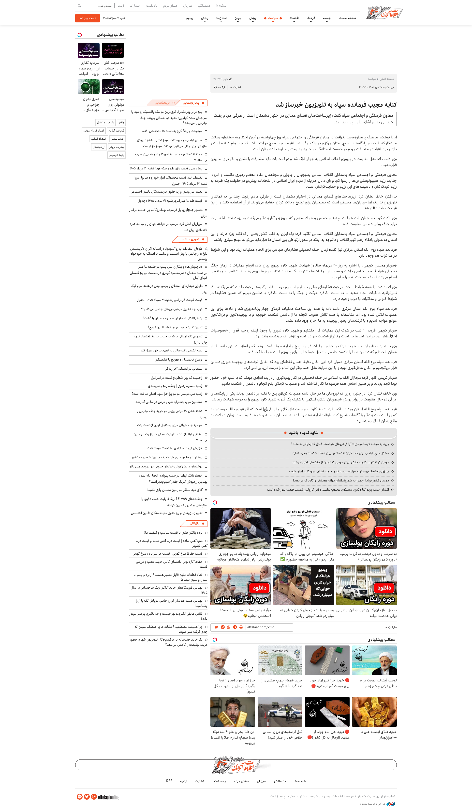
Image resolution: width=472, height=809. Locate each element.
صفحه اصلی (387, 79)
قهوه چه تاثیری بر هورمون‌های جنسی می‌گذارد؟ (172, 309)
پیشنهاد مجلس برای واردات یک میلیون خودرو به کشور (167, 457)
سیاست (273, 18)
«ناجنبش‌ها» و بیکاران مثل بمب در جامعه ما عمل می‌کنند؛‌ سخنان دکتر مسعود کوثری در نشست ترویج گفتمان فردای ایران (168, 272)
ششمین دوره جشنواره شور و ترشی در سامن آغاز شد (169, 402)
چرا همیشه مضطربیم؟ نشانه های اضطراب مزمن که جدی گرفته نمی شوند (170, 629)
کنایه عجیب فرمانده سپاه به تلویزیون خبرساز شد (336, 105)
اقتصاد (294, 18)
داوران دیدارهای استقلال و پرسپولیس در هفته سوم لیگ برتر (169, 289)
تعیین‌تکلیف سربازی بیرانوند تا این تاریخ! (175, 327)
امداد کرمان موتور (93, 130)
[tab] (193, 102)
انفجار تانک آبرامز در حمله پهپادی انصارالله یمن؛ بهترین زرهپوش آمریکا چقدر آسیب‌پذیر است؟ (173, 478)
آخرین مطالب (190, 239)
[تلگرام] (80, 797)
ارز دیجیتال (99, 147)
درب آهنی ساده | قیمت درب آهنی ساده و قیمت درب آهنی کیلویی (171, 543)
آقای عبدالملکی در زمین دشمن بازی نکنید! (175, 490)
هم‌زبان (187, 5)
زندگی (204, 18)
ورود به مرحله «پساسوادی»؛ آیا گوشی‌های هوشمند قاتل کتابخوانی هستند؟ (340, 444)
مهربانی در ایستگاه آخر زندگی (184, 368)
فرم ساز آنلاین (116, 130)
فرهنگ (311, 18)
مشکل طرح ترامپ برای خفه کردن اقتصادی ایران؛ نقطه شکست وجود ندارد (341, 453)
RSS (169, 781)
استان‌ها (221, 18)
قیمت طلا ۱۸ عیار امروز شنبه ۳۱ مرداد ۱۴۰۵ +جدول (170, 200)
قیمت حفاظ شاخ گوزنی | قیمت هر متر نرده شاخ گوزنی (168, 553)
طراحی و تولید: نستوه (373, 804)
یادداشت (151, 5)
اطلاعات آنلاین (384, 12)
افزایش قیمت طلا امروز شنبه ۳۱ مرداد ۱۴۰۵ (175, 448)
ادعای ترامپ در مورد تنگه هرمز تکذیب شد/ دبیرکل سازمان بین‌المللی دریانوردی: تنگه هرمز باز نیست (172, 143)
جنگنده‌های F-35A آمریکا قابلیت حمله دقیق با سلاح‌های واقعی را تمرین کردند (174, 502)
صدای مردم (170, 5)
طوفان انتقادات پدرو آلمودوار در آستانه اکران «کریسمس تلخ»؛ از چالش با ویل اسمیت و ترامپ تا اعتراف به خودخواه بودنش (168, 254)
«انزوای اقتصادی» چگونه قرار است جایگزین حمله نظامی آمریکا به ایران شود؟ (339, 471)
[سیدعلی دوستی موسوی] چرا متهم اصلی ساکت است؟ (167, 393)
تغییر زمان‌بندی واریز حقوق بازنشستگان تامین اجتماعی (167, 191)
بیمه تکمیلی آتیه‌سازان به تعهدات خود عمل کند (171, 350)
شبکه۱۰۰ (221, 5)
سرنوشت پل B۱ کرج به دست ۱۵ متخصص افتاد (172, 131)
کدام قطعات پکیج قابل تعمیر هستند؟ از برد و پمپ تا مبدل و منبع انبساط (170, 577)
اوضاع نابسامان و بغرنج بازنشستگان (179, 359)
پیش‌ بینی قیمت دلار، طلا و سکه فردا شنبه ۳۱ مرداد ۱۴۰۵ (166, 168)
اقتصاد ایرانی (98, 138)
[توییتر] (87, 797)
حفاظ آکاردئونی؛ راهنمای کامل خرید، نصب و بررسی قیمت (171, 564)
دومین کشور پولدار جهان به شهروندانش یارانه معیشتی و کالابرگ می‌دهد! (341, 480)
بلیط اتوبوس (116, 155)
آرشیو (121, 5)
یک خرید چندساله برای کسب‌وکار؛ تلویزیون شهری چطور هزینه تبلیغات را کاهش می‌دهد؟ (168, 642)
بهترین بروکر (117, 147)
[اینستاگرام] (94, 797)
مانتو (121, 122)
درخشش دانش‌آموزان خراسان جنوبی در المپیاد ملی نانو (166, 466)
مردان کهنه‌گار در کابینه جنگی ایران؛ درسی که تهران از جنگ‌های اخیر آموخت (341, 462)
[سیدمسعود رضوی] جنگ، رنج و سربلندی (175, 386)
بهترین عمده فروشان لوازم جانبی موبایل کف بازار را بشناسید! (171, 603)
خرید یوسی (117, 138)
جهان (238, 18)
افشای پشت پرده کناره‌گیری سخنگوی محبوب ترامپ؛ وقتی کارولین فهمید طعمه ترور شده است (328, 489)
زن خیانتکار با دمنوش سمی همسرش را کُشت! (173, 318)
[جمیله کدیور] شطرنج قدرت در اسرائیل (176, 377)
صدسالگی (204, 5)
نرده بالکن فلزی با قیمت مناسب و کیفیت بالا (173, 532)
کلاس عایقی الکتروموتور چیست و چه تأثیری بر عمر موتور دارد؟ (168, 616)
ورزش (252, 18)
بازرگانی (194, 523)
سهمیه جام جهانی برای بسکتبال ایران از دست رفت (170, 425)
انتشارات (135, 5)
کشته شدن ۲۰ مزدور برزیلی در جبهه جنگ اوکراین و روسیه (172, 414)
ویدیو (189, 18)
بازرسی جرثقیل (105, 122)
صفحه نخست (347, 18)
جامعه (327, 18)
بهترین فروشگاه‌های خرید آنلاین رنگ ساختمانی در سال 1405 (169, 590)
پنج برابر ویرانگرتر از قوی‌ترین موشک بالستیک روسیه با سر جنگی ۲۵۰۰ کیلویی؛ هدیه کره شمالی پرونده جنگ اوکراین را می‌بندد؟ (169, 117)
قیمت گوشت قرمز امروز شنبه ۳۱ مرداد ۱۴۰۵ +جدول (169, 300)
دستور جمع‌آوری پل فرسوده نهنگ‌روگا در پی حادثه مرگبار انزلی (168, 213)
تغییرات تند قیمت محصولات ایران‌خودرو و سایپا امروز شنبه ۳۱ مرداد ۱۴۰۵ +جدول (170, 180)
